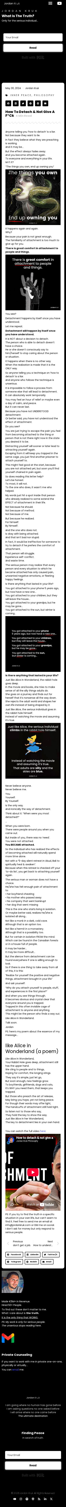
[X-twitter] (51, 1499)
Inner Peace (21, 95)
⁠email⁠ (15, 1369)
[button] (50, 3)
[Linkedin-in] (45, 1499)
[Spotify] (27, 1499)
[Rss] (39, 1499)
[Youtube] (14, 1499)
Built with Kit (33, 57)
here (43, 1131)
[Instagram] (20, 1499)
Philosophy (44, 95)
